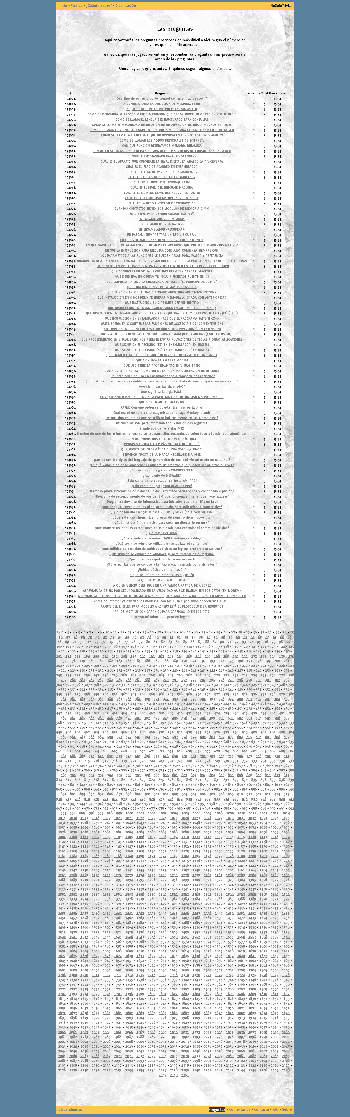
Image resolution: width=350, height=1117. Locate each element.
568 (142, 732)
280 (73, 679)
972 (105, 808)
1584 (84, 946)
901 (156, 793)
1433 (274, 908)
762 (286, 765)
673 (170, 751)
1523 (106, 931)
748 (156, 765)
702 (203, 755)
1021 (129, 817)
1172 (174, 851)
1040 (106, 822)
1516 (263, 927)
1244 (274, 865)
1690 (95, 970)
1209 (118, 860)
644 (138, 746)
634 (282, 741)
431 (291, 703)
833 (235, 779)
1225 (62, 865)
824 (152, 779)
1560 (286, 936)
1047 (185, 822)
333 (91, 689)
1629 (118, 955)
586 (73, 736)
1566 (118, 941)
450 (231, 708)
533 (291, 722)
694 (128, 755)
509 (68, 722)
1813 (62, 998)
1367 (241, 893)
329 (291, 684)
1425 (185, 908)
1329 (286, 884)
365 (152, 694)
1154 (207, 846)
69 (67, 641)
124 (282, 646)
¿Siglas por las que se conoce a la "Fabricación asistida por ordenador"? (162, 564)
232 (101, 670)
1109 (174, 836)
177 (63, 660)
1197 (218, 855)
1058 (73, 827)
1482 (118, 922)
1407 (218, 903)
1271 (106, 874)
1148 (140, 846)
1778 (140, 989)
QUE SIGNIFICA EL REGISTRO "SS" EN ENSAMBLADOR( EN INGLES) (162, 350)
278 (291, 674)
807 (231, 774)
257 (96, 674)
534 (63, 727)
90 (222, 641)
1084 (129, 832)
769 (115, 770)
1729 (62, 979)
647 (166, 746)
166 (198, 655)
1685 (274, 965)
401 (249, 698)
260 (124, 674)
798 (147, 774)
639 (91, 746)
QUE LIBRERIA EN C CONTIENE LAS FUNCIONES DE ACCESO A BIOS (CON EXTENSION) (162, 323)
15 (144, 632)
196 (240, 660)
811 (268, 774)
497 (193, 717)
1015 (62, 817)
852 (175, 784)
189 (175, 660)
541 (128, 727)
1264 (263, 870)
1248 (84, 870)
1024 (162, 817)
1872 (252, 1008)
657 (258, 746)
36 (61, 636)
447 (203, 708)
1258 (196, 870)
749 (166, 765)
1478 (73, 922)
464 (124, 713)
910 (240, 793)
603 (231, 736)
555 (258, 727)
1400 (140, 903)
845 (110, 784)
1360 (162, 893)
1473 (252, 917)
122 (263, 646)
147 (258, 651)
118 (226, 646)
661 (59, 751)
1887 (185, 1012)
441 (147, 708)
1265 (274, 870)
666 (105, 751)
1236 (185, 865)
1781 (174, 989)
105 (105, 646)
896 (110, 793)
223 (254, 665)
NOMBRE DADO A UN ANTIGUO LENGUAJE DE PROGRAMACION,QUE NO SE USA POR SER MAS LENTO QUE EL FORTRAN (162, 261)
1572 (185, 941)
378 (272, 694)
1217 (207, 860)
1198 (230, 855)
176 (291, 655)
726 (189, 760)
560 (68, 732)
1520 (73, 931)
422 (207, 703)
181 (101, 660)
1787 (241, 989)
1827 (218, 998)
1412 (274, 903)
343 (184, 689)
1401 (151, 903)
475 (226, 713)
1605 (84, 951)
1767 (252, 984)
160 (142, 655)
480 (272, 713)
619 (142, 741)
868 (87, 789)
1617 (218, 951)
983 (207, 808)
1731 (84, 979)
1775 (106, 989)
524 (207, 722)
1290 (84, 879)
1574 (207, 941)
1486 (162, 922)
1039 (95, 822)
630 (245, 741)
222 (245, 665)
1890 (218, 1012)
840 (63, 784)
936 (245, 798)
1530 (185, 931)
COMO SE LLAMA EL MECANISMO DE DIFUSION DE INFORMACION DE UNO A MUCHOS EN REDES (162, 125)
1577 (241, 941)
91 (229, 641)
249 (258, 670)
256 (87, 674)
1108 (162, 836)
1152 (185, 846)
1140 (286, 841)
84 (178, 641)
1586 (106, 946)
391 (156, 698)
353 (277, 689)
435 (91, 708)
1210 (129, 860)
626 (207, 741)
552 (231, 727)
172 (254, 655)
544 (156, 727)
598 (184, 736)
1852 (263, 1003)
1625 (73, 955)
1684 (263, 965)
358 (87, 694)
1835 (73, 1003)
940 (282, 798)
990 (272, 808)
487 (101, 717)
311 (124, 684)
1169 (140, 851)
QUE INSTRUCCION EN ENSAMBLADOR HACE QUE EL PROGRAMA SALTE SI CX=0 (162, 318)
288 (147, 679)
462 (105, 713)
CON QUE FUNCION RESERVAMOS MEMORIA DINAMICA (162, 145)
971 (96, 808)
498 (203, 717)
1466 (174, 917)
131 (110, 651)
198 (258, 660)
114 (189, 646)
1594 (196, 946)
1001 (140, 813)
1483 (129, 922)
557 (277, 727)
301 (268, 679)
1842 (151, 1003)
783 (245, 770)
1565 (106, 941)
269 (207, 674)
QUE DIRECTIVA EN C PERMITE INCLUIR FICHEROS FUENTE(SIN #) (162, 276)
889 (282, 789)
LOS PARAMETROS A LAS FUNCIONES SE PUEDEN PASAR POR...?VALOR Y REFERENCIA (162, 255)
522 (189, 722)
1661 (241, 960)
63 (260, 636)
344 (193, 689)
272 (235, 674)
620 (152, 741)
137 (166, 651)
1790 (274, 989)
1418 (106, 908)
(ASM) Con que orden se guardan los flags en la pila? (162, 407)
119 (235, 646)
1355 (106, 893)
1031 (241, 817)
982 (198, 808)
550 (212, 727)
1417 (95, 908)
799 (156, 774)
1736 (140, 979)
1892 (241, 1012)
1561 (62, 941)
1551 (185, 936)
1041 (118, 822)
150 (286, 651)
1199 (241, 855)
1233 (151, 865)
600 (203, 736)
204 (77, 665)
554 (249, 727)
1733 (106, 979)
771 (133, 770)
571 (170, 732)
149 (277, 651)
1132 (196, 841)
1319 (174, 884)
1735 (129, 979)
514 (115, 722)
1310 (73, 884)
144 (231, 651)
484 (73, 717)
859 (240, 784)
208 (115, 665)
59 (230, 636)
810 (258, 774)
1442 (140, 912)
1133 (207, 841)
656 (249, 746)
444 (175, 708)
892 (73, 793)
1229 (106, 865)
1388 (241, 898)
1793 (73, 993)
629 (235, 741)
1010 (241, 813)
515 (124, 722)
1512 (218, 927)
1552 (196, 936)
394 (184, 698)
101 (68, 646)
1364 (207, 893)
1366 (230, 893)
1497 (286, 922)
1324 (230, 884)
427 (254, 703)
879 (189, 789)
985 (226, 808)
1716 (151, 974)
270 (217, 674)
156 (105, 655)
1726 (263, 974)
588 (91, 736)
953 (166, 803)
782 (235, 770)
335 (110, 689)
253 (59, 674)
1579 (263, 941)
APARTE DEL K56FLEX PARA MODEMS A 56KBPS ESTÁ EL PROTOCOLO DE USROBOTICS (162, 606)
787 (282, 770)
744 (119, 765)
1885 (162, 1012)
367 (170, 694)
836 (263, 779)
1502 (106, 927)
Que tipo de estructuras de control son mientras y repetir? (162, 98)
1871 (241, 1008)
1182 (286, 851)
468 (161, 713)
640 (101, 746)
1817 (106, 998)
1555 (230, 936)
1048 (196, 822)
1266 (286, 870)
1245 (286, 865)
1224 (286, 860)
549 (203, 727)
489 (119, 717)
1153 (196, 846)
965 (277, 803)
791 (82, 774)
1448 (207, 912)
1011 (252, 813)
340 (156, 689)
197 (249, 660)
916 (59, 798)
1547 (140, 936)
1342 (196, 889)
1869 (218, 1008)
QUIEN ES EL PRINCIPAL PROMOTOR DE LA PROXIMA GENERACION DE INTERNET (162, 371)
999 (119, 813)
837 (272, 779)
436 (101, 708)
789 (63, 774)
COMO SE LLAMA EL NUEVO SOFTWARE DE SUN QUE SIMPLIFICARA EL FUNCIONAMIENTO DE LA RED (162, 130)
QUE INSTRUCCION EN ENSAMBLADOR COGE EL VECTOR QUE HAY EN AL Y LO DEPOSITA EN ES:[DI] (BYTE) (162, 313)
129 (91, 651)
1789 (263, 989)
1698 (185, 970)
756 (231, 765)
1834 (62, 1003)
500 (221, 717)
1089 (185, 832)
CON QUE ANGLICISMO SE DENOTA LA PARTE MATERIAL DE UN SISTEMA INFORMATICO (162, 397)
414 (133, 703)
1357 (129, 893)
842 (82, 784)
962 (249, 803)
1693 (129, 970)
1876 (62, 1012)
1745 (241, 979)
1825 (196, 998)
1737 (151, 979)
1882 (129, 1012)
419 (180, 703)
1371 (286, 893)
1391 (274, 898)
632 (263, 741)
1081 (95, 832)
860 (249, 784)
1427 (207, 908)
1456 (62, 917)
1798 (129, 993)
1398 (118, 903)
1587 (118, 946)
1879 (95, 1012)
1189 (129, 855)
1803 (185, 993)
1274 (140, 874)
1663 (263, 960)
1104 (118, 836)
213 (161, 665)
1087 (162, 832)
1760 (174, 984)
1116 (252, 836)
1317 (151, 884)
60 (238, 636)
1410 (252, 903)
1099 (62, 836)
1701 (218, 970)
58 (223, 636)
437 (110, 708)
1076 (274, 827)
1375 (95, 898)
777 (189, 770)
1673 (140, 965)
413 (124, 703)
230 (82, 670)
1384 (196, 898)
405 (286, 698)
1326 (252, 884)
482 (291, 713)
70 (74, 641)
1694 (140, 970)
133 (128, 651)
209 (124, 665)
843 (91, 784)
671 (152, 751)
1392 (286, 898)
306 (77, 684)
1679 (207, 965)
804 (203, 774)
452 (249, 708)
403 (268, 698)
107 (124, 646)
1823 (174, 998)
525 (217, 722)
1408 (230, 903)
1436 (73, 912)
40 (90, 636)
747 (147, 765)
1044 (151, 822)
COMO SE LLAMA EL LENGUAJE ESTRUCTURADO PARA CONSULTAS (161, 119)
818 (96, 779)
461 (96, 713)
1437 (84, 912)
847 (128, 784)
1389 (252, 898)
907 (212, 793)
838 (282, 779)
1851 (252, 1003)
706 (240, 755)
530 (263, 722)
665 (96, 751)
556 (268, 727)
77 (126, 641)
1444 (162, 912)
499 (212, 717)
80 (148, 641)
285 (119, 679)
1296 (151, 879)
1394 (73, 903)
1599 (252, 946)
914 (277, 793)
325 (254, 684)
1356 (118, 893)
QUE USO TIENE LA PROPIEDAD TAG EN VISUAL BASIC (162, 365)
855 (203, 784)
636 (63, 746)
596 (166, 736)
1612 (162, 951)
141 (203, 651)
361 (115, 694)
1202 (274, 855)
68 (59, 641)
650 (193, 746)
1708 (62, 974)
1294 (129, 879)
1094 (241, 832)
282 (91, 679)
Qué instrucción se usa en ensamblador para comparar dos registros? (162, 376)
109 (142, 646)
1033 (263, 817)
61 (245, 636)
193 (212, 660)
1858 (95, 1008)
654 (231, 746)
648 (175, 746)
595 (156, 736)
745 (128, 765)
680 (235, 751)
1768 (263, 984)
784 (254, 770)
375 (245, 694)
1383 (185, 898)
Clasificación (125, 5)
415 (142, 703)
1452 (252, 912)
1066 (162, 827)
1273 (129, 874)
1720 (196, 974)
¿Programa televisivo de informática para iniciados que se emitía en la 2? (161, 501)
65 (275, 636)
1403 (174, 903)
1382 (174, 898)
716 (96, 760)
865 (59, 789)
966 (286, 803)
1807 (230, 993)
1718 (174, 974)
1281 (218, 874)
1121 (73, 841)
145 (240, 651)
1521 (84, 931)
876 (161, 789)
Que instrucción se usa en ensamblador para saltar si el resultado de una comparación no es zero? (161, 381)
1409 (241, 903)
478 (254, 713)
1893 (252, 1012)
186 (147, 660)
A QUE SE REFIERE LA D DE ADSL (161, 580)
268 (198, 674)
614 (96, 741)
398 (221, 698)
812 (277, 774)
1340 (174, 889)
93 (244, 641)
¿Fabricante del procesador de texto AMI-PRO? (161, 481)
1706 (274, 970)
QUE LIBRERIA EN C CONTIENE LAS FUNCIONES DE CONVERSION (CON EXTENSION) (162, 329)
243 (203, 670)
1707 (286, 970)
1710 (84, 974)
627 (217, 741)
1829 (241, 998)
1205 (73, 860)
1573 (196, 941)
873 (133, 789)
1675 (162, 965)
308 (96, 684)
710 (277, 755)
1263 (252, 870)
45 (127, 636)
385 (101, 698)
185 (138, 660)
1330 (62, 889)
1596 (218, 946)
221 (235, 665)
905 (193, 793)
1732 (95, 979)
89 (214, 641)
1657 (196, 960)
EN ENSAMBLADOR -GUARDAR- (162, 224)
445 (184, 708)
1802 (174, 993)
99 (288, 641)
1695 (151, 970)
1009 (230, 813)
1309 (62, 884)
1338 (151, 889)
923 (124, 798)
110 (152, 646)
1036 (62, 822)
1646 (73, 960)
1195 (196, 855)
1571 (174, 941)
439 (128, 708)
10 (107, 632)
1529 (174, 931)
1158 (252, 846)
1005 (185, 813)
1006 (196, 813)
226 (282, 665)
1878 (84, 1012)
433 (73, 708)
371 (207, 694)
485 (82, 717)
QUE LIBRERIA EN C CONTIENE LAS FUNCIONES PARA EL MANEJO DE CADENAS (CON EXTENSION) (161, 334)
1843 (162, 1003)
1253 (140, 870)
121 (254, 646)
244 (212, 670)
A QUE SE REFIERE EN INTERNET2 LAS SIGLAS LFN (161, 109)
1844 (174, 1003)
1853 (274, 1003)
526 (226, 722)
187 (156, 660)
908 (221, 793)
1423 (162, 908)
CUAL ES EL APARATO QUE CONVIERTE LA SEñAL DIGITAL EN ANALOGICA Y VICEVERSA (162, 161)
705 (231, 755)
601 (212, 736)
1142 (73, 846)
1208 (106, 860)
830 (207, 779)
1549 (162, 936)
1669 (95, 965)
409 (87, 703)
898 (128, 793)
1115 (241, 836)
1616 (207, 951)
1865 (174, 1008)
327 (272, 684)
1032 (252, 817)
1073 (241, 827)
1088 (174, 832)
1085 (140, 832)
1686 (286, 965)
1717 (162, 974)
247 (240, 670)
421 (198, 703)
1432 (263, 908)
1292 (106, 879)
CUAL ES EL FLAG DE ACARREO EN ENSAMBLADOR (162, 166)
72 (89, 641)
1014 (286, 813)
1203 (286, 855)
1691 (106, 970)
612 (77, 741)
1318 (162, 884)
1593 (185, 946)
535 (73, 727)
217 (198, 665)
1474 (263, 917)
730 (226, 760)
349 (240, 689)
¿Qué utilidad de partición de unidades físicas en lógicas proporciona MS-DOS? (161, 549)
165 (189, 655)
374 (235, 694)
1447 (196, 912)
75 (111, 641)
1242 (252, 865)
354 (286, 689)
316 (170, 684)
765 (77, 770)
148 (268, 651)
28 (240, 632)
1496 (274, 922)
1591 (162, 946)
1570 (162, 941)
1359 (151, 893)
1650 (118, 960)
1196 (207, 855)
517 (142, 722)
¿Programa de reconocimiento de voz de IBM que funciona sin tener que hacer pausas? (162, 496)
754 (212, 765)
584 (291, 732)
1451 (241, 912)
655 (240, 746)
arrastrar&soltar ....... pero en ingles (162, 617)
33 (277, 632)
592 (128, 736)
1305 (252, 879)
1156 (230, 846)
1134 (218, 841)
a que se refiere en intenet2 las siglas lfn (162, 575)
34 (284, 632)
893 (82, 793)
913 (268, 793)
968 (68, 808)
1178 (241, 851)
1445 (174, 912)
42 (105, 636)
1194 (185, 855)
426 (245, 703)
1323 (218, 884)
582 (272, 732)
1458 (84, 917)
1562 (73, 941)
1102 (95, 836)
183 (119, 660)
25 (218, 632)
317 (180, 684)
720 (133, 760)
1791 (286, 989)
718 (115, 760)
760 (268, 765)
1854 (286, 1003)
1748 (274, 979)
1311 (84, 884)
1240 (230, 865)
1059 (84, 827)
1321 (196, 884)
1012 (263, 813)
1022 (140, 817)
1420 (129, 908)
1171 (162, 851)
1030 (230, 817)
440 (138, 708)
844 (101, 784)
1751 (73, 984)
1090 (196, 832)
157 (115, 655)
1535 (241, 931)
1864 (162, 1008)
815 (68, 779)
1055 (274, 822)
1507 (162, 927)
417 (161, 703)
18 (166, 632)
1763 (207, 984)
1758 (151, 984)
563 (96, 732)
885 (245, 789)
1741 (196, 979)
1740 (185, 979)
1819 (129, 998)
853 (184, 784)
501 (231, 717)
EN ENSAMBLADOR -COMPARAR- (162, 219)
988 (254, 808)
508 (59, 722)
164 (180, 655)
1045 (162, 822)
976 (142, 808)
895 (101, 793)
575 (207, 732)
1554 (218, 936)
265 (170, 674)
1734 (118, 979)
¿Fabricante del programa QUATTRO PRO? (161, 486)
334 (101, 689)
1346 (241, 889)
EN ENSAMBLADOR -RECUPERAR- (161, 229)
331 (73, 689)
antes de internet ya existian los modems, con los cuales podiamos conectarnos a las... (162, 601)
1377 (118, 898)
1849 (230, 1003)
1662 (252, 960)
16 (152, 632)
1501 (95, 927)
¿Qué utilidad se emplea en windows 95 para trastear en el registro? (162, 554)
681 (245, 751)
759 (258, 765)
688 (73, 755)
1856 (73, 1008)
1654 (162, 960)
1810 (263, 993)
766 (87, 770)
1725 (252, 974)
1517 (274, 927)
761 (277, 765)
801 (175, 774)
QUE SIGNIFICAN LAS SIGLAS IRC (162, 402)
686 (291, 751)
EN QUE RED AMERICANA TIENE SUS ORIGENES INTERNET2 (162, 240)
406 (59, 703)
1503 (118, 927)
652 (212, 746)
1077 (286, 827)
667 (115, 751)
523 (198, 722)
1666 (62, 965)
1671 (118, 965)
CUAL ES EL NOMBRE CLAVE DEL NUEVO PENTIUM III (162, 193)
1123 (95, 841)
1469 (207, 917)
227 (291, 665)
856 (212, 784)
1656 (185, 960)
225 (272, 665)
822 (133, 779)
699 (175, 755)
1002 (151, 813)
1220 (241, 860)
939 (272, 798)
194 (221, 660)
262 (142, 674)
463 (115, 713)
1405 (196, 903)
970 (87, 808)
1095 (252, 832)
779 (207, 770)
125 (291, 646)
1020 (118, 817)
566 (124, 732)
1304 (241, 879)
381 (63, 698)
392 (166, 698)
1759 (162, 984)
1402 (162, 903)
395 (193, 698)
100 (59, 646)
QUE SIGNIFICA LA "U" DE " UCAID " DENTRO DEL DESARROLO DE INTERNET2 (161, 355)
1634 (174, 955)
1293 (118, 879)
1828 (230, 998)
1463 (140, 917)
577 (226, 732)
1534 (230, 931)
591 (119, 736)
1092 (218, 832)
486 (91, 717)
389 (138, 698)
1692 (118, 970)
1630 (129, 955)
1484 (140, 922)
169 (226, 655)
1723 (230, 974)
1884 (151, 1012)
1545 (118, 936)
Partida (77, 5)
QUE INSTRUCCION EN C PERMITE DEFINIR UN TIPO (162, 303)
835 (254, 779)
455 (277, 708)
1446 (185, 912)
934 (226, 798)
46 (134, 636)
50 (164, 636)
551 (221, 727)
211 (142, 665)
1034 (274, 817)
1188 (118, 855)
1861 (129, 1008)
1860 (118, 1008)
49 (157, 636)
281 (82, 679)
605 (249, 736)
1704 (252, 970)
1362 (185, 893)
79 (141, 641)
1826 (207, 998)
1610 (140, 951)
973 (115, 808)
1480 (95, 922)
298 (240, 679)
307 (87, 684)
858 (231, 784)
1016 (73, 817)
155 (96, 655)
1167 (118, 851)
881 (207, 789)
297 (231, 679)
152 (68, 655)
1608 (118, 951)
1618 (230, 951)
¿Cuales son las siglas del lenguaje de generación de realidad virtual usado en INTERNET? (162, 460)
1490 (207, 922)
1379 (140, 898)
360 (105, 694)
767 (96, 770)
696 (147, 755)
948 (119, 803)
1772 (73, 989)
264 (161, 674)
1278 (185, 874)
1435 (62, 912)
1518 (286, 927)
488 (110, 717)
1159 (263, 846)
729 (217, 760)
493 (156, 717)
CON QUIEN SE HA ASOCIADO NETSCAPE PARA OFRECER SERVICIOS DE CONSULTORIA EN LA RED (162, 151)
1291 (95, 879)
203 (68, 665)
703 (212, 755)
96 (266, 641)
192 (203, 660)
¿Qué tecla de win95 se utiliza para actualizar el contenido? (162, 543)
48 (149, 636)
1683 (252, 965)
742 (101, 765)
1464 (151, 917)
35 (292, 632)
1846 (196, 1003)
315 (161, 684)
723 (161, 760)
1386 (218, 898)
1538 (274, 931)
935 (235, 798)
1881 (118, 1012)
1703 (241, 970)
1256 (174, 870)
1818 (118, 998)
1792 (62, 993)
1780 (162, 989)
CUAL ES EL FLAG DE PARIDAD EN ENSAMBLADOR (161, 172)
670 (142, 751)
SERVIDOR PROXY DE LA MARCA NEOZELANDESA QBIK (162, 454)
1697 (174, 970)
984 (217, 808)
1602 (286, 946)
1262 (241, 870)
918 (77, 798)
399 (231, 698)
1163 (73, 851)
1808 (241, 993)
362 (124, 694)
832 (226, 779)
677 (207, 751)
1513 (230, 927)
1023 (151, 817)
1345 (230, 889)
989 (263, 808)
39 (83, 636)
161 (152, 655)
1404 (185, 903)
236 (138, 670)
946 (101, 803)
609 (286, 736)
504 (258, 717)
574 (198, 732)
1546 (129, 936)
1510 (196, 927)
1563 (84, 941)
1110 (185, 836)
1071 (218, 827)
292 (184, 679)
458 (68, 713)
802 (184, 774)
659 (277, 746)
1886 (174, 1012)
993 (63, 813)
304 (59, 684)
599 (193, 736)
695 (138, 755)
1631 (140, 955)
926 (152, 798)
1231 (129, 865)
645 (147, 746)
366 (161, 694)
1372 (62, 898)
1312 (95, 884)
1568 (140, 941)
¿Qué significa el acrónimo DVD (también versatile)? (162, 538)
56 (208, 636)
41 (98, 636)
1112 (207, 836)
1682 (241, 965)
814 (59, 779)
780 (217, 770)
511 (87, 722)
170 (235, 655)
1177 (230, 851)
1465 (162, 917)
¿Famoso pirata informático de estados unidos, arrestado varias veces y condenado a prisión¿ (162, 491)
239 (166, 670)
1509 (185, 927)
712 (59, 760)
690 (91, 755)
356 (68, 694)
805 (212, 774)
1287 (286, 874)
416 (152, 703)
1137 (252, 841)
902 (166, 793)
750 (175, 765)
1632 (151, 955)
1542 (84, 936)
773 (152, 770)
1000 (129, 813)
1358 (140, 893)
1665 (286, 960)
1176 (218, 851)
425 (235, 703)
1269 (84, 874)
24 (211, 632)
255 (77, 674)
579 (245, 732)
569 (152, 732)
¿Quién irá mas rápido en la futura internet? (161, 559)
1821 (151, 998)
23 (203, 632)
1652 (140, 960)
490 (128, 717)
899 (138, 793)
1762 (196, 984)
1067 (174, 827)
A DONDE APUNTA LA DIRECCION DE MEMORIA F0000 (161, 104)
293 (193, 679)
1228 (95, 865)
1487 (174, 922)
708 (258, 755)
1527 (151, 931)
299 (249, 679)
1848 (218, 1003)
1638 (218, 955)
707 (249, 755)
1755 (118, 984)
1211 (140, 860)
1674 (151, 965)
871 (115, 789)
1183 (62, 855)
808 (240, 774)
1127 (140, 841)
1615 (196, 951)
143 (221, 651)
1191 (151, 855)
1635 (185, 955)
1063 (129, 827)
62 (253, 636)
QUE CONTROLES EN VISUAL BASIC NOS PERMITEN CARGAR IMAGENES (161, 271)
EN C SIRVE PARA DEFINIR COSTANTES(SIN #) (162, 214)
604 (240, 736)
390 (147, 698)
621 (161, 741)
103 (87, 646)
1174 (196, 851)
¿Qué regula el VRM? (161, 533)
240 (175, 670)
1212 (151, 860)
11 (115, 632)
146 (249, 651)
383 (82, 698)
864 (286, 784)
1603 (62, 951)
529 (254, 722)
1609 (129, 951)
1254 (151, 870)
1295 (140, 879)
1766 (241, 984)
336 (119, 689)
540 (119, 727)
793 (101, 774)
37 (68, 636)
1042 (129, 822)
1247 (73, 870)
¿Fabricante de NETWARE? (162, 475)
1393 (62, 903)
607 (268, 736)
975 (133, 808)
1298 (174, 879)
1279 (196, 874)
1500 (84, 927)
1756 (129, 984)
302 (277, 679)
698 (166, 755)
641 (110, 746)
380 (291, 694)
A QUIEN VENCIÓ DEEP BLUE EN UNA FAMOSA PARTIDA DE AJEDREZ (162, 585)
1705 (263, 970)
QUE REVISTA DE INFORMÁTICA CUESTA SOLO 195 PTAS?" (161, 449)
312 (133, 684)
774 (161, 770)
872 (124, 789)
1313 (106, 884)
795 (119, 774)
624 (189, 741)
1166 (106, 851)
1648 (95, 960)
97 (273, 641)
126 (63, 651)
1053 (252, 822)
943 (73, 803)
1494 (252, 922)
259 (115, 674)
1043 (140, 822)
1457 (73, 917)
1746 (252, 979)
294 (203, 679)
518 (152, 722)
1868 (207, 1008)
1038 (84, 822)
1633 (162, 955)
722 (152, 760)
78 (133, 641)
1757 (140, 984)
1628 (106, 955)
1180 (263, 851)
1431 (252, 908)
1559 (274, 936)
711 (286, 755)
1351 (62, 893)
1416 (84, 908)
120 (245, 646)
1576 (230, 941)
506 (277, 717)
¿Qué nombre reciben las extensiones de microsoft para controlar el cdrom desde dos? (162, 528)
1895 (274, 1012)
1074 (252, 827)
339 (147, 689)
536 (82, 727)
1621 (263, 951)
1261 (230, 870)
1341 (185, 889)
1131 (185, 841)
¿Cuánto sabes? (99, 5)
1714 (129, 974)
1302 (218, 879)
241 (184, 670)
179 (82, 660)
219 (217, 665)
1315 (129, 884)
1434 (286, 908)
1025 (174, 817)
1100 (73, 836)
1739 (174, 979)
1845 (185, 1003)
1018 (95, 817)
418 (170, 703)
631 (254, 741)
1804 (196, 993)
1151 (174, 846)
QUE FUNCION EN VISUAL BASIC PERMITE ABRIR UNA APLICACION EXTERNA (161, 292)
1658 (207, 960)
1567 (129, 941)
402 (258, 698)
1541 (73, 936)
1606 (95, 951)
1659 (218, 960)
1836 (84, 1003)
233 (110, 670)
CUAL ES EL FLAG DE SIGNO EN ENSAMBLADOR (161, 177)
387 (119, 698)
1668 (84, 965)
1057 (62, 827)
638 (82, 746)
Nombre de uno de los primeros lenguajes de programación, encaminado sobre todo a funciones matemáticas (162, 433)
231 (91, 670)
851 (166, 784)
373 (226, 694)
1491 (218, 922)
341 (166, 689)
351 (258, 689)
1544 (106, 936)
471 (189, 713)
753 (203, 765)
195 (231, 660)
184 (128, 660)
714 (77, 760)
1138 (263, 841)
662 (68, 751)
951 (147, 803)
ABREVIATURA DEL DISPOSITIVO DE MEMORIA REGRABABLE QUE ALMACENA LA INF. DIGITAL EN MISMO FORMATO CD (162, 596)
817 (87, 779)
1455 (286, 912)
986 (235, 808)
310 (115, 684)
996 (91, 813)
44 (120, 636)
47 (142, 636)
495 (175, 717)
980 (180, 808)
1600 (263, 946)
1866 (185, 1008)
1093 (230, 832)
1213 (162, 860)
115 (198, 646)
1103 (106, 836)
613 (87, 741)
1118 (274, 836)
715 (87, 760)
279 (63, 679)
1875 (286, 1008)
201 (286, 660)
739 (73, 765)
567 (133, 732)
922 (115, 798)
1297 (162, 879)
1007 (207, 813)
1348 (263, 889)
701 (193, 755)
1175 (207, 851)
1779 (151, 989)
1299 (185, 879)
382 (73, 698)
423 (217, 703)
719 (124, 760)
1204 (62, 860)
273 (245, 674)
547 (184, 727)
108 (133, 646)
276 (272, 674)
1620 (252, 951)
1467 (185, 917)
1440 (118, 912)
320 (207, 684)
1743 (218, 979)
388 (128, 698)
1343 (207, 889)
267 (189, 674)
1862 (140, 1008)
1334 (106, 889)
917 (68, 798)
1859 (106, 1008)
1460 (106, 917)
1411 (263, 903)
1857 (84, 1008)
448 (212, 708)
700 (184, 755)
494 (166, 717)
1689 (84, 970)
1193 (174, 855)
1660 (230, 960)
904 (184, 793)
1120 (62, 841)
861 (258, 784)
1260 (218, 870)
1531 (196, 931)
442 (156, 708)
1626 (84, 955)
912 (258, 793)
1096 (263, 832)
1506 (151, 927)
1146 (118, 846)
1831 (263, 998)
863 (277, 784)
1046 (174, 822)
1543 (95, 936)
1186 (95, 855)
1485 (151, 922)
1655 (174, 960)
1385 (207, 898)
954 (175, 803)
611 (68, 741)
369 (189, 694)
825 (161, 779)
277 (282, 674)
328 (282, 684)
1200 (252, 855)
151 (59, 655)
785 (263, 770)
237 (147, 670)
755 (221, 765)
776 (180, 770)
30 (255, 632)
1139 (274, 841)
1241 (241, 865)
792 (91, 774)
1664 (274, 960)
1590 (151, 946)
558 (286, 727)
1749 (286, 979)
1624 (62, 955)
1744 (230, 979)
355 (59, 694)
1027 (196, 817)
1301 (207, 879)
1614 (185, 951)
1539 (286, 931)
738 (63, 765)
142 (212, 651)
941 (291, 798)
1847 (207, 1003)
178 (73, 660)
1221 (252, 860)
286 (128, 679)
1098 (286, 832)
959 (221, 803)
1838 (106, 1003)
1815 (84, 998)
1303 (230, 879)
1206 (84, 860)
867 (77, 789)
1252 (129, 870)
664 (87, 751)
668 (124, 751)
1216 (196, 860)
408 (77, 703)
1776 (118, 989)
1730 (73, 979)
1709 (73, 974)
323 (235, 684)
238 (156, 670)
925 (142, 798)
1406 (207, 903)
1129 (162, 841)
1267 (62, 874)
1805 (207, 993)
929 (180, 798)
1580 (274, 941)
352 (268, 689)
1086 (151, 832)
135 (147, 651)
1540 (62, 936)
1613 (174, 951)
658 (268, 746)
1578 (252, 941)
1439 (106, 912)
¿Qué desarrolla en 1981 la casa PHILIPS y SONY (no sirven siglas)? (161, 512)
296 (221, 679)
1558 (263, 936)
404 (277, 698)
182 (110, 660)
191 (193, 660)
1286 (274, 874)
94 (251, 641)
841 (73, 784)
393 (175, 698)
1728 (286, 974)
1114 (230, 836)
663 (77, 751)
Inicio (62, 5)
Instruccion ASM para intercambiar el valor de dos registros (161, 423)
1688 (73, 970)
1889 (207, 1012)
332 (82, 689)
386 (110, 698)
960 (231, 803)
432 (63, 708)
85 (185, 641)
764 (68, 770)
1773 (84, 989)
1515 (252, 927)
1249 (95, 870)
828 (189, 779)
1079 (73, 832)
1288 (62, 879)
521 (180, 722)
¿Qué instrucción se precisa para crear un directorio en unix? (162, 522)
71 (82, 641)
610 (59, 741)
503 (249, 717)
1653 (151, 960)
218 (207, 665)
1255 (162, 870)
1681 (230, 965)
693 (119, 755)
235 (128, 670)
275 (263, 674)
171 (245, 655)
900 (147, 793)
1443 (151, 912)
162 (161, 655)
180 (91, 660)
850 (156, 784)
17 (159, 632)
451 (240, 708)
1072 (230, 827)
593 (138, 736)
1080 (84, 832)
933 (217, 798)
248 (249, 670)
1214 (174, 860)
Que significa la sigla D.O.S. (162, 392)
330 (63, 689)
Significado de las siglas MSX (162, 428)
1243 (263, 865)
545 (166, 727)
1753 (95, 984)
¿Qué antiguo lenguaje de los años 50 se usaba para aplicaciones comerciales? (161, 507)
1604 (73, 951)
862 (268, 784)
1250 (106, 870)
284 (110, 679)
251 (277, 670)
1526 (140, 931)
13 (129, 632)
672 (161, 751)
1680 (218, 965)
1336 (129, 889)
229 (73, 670)
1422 (151, 908)
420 (189, 703)
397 (212, 698)
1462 (129, 917)
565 (115, 732)
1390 (263, 898)
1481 (106, 922)
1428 (218, 908)
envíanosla (221, 68)
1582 (62, 946)
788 (291, 770)
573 (189, 732)
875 (152, 789)
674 (180, 751)
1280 (207, 874)
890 (291, 789)
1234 (162, 865)
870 (105, 789)
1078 (62, 832)
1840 (129, 1003)
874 (142, 789)
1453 (263, 912)
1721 (207, 974)
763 (59, 770)
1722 (218, 974)
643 (128, 746)
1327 (263, 884)
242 (193, 670)
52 (179, 636)
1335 (118, 889)
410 (96, 703)
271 (226, 674)
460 (87, 713)
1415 (73, 908)
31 (262, 632)
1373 (73, 898)
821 (124, 779)
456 (286, 708)
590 (110, 736)
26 (225, 632)
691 (101, 755)
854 (193, 784)
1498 (62, 927)
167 (207, 655)
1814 (73, 998)
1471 (230, 917)
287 (138, 679)
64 (267, 636)
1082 (106, 832)
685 (282, 751)
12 (122, 632)
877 (170, 789)
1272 (118, 874)
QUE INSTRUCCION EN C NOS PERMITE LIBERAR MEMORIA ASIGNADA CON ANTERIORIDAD (161, 297)
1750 (62, 984)
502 (240, 717)
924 (133, 798)
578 (235, 732)
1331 (73, 889)
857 (221, 784)
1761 (185, 984)
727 (198, 760)
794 (110, 774)
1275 (151, 874)
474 (217, 713)
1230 (118, 865)
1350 (286, 889)
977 (152, 808)
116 (207, 646)
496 (184, 717)
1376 (106, 898)
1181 (274, 851)
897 (119, 793)
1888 (196, 1012)
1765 (230, 984)
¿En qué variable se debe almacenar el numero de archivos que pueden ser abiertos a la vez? (162, 465)
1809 (252, 993)
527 (235, 722)
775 (170, 770)
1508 (174, 927)
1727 (274, 974)
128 (82, 651)
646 (156, 746)
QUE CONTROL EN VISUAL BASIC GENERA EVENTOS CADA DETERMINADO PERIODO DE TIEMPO (162, 266)
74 (104, 641)
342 (175, 689)
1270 (95, 874)
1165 (95, 851)
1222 (263, 860)
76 (118, 641)
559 (59, 732)
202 (59, 665)
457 (59, 713)
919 (87, 798)
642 (119, 746)
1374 (84, 898)
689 (82, 755)
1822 (162, 998)
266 (180, 674)
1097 (274, 832)
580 (254, 732)
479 (263, 713)
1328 (274, 884)
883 (226, 789)
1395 (84, 903)
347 (221, 689)
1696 (162, 970)
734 (263, 760)
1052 (241, 822)
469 (170, 713)
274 (254, 674)
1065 (151, 827)
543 (147, 727)
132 (119, 651)
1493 (241, 922)
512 (96, 722)
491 (138, 717)
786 (272, 770)
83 (170, 641)
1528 (162, 931)
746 (138, 765)
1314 (118, 884)
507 (286, 717)
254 (68, 674)
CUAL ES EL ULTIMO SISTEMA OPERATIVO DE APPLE (162, 198)
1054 (263, 822)
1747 (263, 979)
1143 (84, 846)
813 (286, 774)
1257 (185, 870)
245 (221, 670)
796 (128, 774)
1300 (196, 879)
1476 (286, 917)
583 (282, 732)
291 (175, 679)
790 (73, 774)
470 (180, 713)
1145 (106, 846)
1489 (196, 922)
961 (240, 803)
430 (282, 703)
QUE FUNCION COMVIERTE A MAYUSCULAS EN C (162, 287)
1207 (95, 860)
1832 (274, 998)
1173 (185, 851)
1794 (84, 993)
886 (254, 789)
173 (263, 655)
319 (198, 684)
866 (68, 789)
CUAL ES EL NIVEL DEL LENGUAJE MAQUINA (162, 187)
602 (221, 736)
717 (105, 760)
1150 (162, 846)
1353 (84, 893)
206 (96, 665)
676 (198, 751)
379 (282, 694)
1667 (73, 965)
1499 (73, 927)
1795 (95, 993)
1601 (274, 946)
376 (254, 694)
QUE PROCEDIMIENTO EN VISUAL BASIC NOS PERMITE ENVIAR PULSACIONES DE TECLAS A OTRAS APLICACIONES (161, 339)
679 (226, 751)
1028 (207, 817)
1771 (62, 989)
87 (200, 641)
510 (77, 722)
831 (217, 779)
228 (63, 670)
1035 (286, 817)
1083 (118, 832)
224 (263, 665)
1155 (218, 846)
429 (272, 703)
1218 (218, 860)
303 (286, 679)
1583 (73, 946)
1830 (252, 998)
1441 (129, 912)
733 (254, 760)
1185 (84, 855)
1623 (286, 951)
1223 (274, 860)
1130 (174, 841)
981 (189, 808)
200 (277, 660)
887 (263, 789)
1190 (140, 855)
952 (156, 803)
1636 (196, 955)
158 (124, 655)
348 (231, 689)
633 (272, 741)
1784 (207, 989)
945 (91, 803)
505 (268, 717)
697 (156, 755)
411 (105, 703)
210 (133, 665)
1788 (252, 989)
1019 (106, 817)
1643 (274, 955)
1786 (230, 989)
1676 (174, 965)
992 (291, 808)
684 (272, 751)
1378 (129, 898)
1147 (129, 846)
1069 (196, 827)
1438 (95, 912)
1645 (62, 960)
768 (105, 770)
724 (170, 760)
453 (258, 708)
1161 (286, 846)
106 (115, 646)
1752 (84, 984)
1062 (118, 827)
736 (282, 760)
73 (96, 641)
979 (170, 808)
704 (221, 755)
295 (212, 679)
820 (115, 779)
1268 (73, 874)
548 (193, 727)
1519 (62, 931)
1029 (218, 817)
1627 (95, 955)
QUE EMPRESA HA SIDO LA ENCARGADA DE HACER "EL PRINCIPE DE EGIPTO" (161, 282)
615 (105, 741)
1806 (218, 993)
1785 (218, 989)
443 (166, 708)
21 (188, 632)
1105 (129, 836)
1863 (151, 1008)
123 (272, 646)
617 (124, 741)
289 (156, 679)
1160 (274, 846)
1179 (252, 851)
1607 (106, 951)
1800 (151, 993)
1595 (207, 946)
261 (133, 674)
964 (268, 803)
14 (137, 632)
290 (166, 679)
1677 (185, 965)
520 (170, 722)
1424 (174, 908)
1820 (140, 998)
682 (254, 751)
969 (77, 808)
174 (272, 655)
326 (263, 684)
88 (207, 641)
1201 (263, 855)
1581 (286, 941)
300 (258, 679)
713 (68, 760)
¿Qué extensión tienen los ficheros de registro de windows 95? (161, 517)
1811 (274, 993)
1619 (241, 951)
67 (289, 636)
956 (193, 803)
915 (286, 793)
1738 (162, 979)
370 (198, 694)
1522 (95, 931)
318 (189, 684)
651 (203, 746)
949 (128, 803)
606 (258, 736)
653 (221, 746)
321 (217, 684)
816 (77, 779)
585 (63, 736)
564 (105, 732)
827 (180, 779)
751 (184, 765)
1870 (230, 1008)
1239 (218, 865)
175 (282, 655)
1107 (151, 836)
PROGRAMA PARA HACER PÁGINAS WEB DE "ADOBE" (162, 444)
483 (63, 717)
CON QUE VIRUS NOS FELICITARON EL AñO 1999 (162, 439)
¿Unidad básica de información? (162, 570)
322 (226, 684)
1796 (106, 993)
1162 (62, 851)
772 (142, 770)
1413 (286, 903)
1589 (140, 946)
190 (184, 660)
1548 (151, 936)
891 (63, 793)
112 (170, 646)
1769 (274, 984)
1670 (106, 965)
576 (217, 732)
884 (235, 789)
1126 (129, 841)
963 (258, 803)
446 (193, 708)
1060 (95, 827)
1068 (185, 827)
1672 (129, 965)
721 (142, 760)
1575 (218, 941)
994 (72, 813)
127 (73, 651)
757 (240, 765)
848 (138, 784)
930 (189, 798)
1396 (95, 903)
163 (170, 655)
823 (142, 779)
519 (161, 722)
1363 (196, 893)
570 (161, 732)
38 (75, 636)
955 (184, 803)
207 (105, 665)
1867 (196, 1008)
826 (170, 779)
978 (161, 808)
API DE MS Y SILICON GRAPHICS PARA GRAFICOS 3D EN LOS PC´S (162, 611)
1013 (275, 813)
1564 (95, 941)
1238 (207, 865)
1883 (140, 1012)
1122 (84, 841)
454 (268, 708)
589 (101, 736)
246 (231, 670)
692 (110, 755)
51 (171, 636)
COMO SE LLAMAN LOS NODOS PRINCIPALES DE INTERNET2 (162, 140)
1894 (263, 1012)
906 (203, 793)
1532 (207, 931)
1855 (62, 1008)
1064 (140, 827)
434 (82, 708)
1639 (230, 955)
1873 (263, 1008)
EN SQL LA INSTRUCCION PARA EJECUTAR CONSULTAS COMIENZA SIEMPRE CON (161, 250)
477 (245, 713)
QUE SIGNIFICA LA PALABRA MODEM (162, 360)
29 (248, 632)
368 (180, 694)
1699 (196, 970)
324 (245, 684)
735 (272, 760)
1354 (95, 893)
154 (87, 655)
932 (207, 798)
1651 (129, 960)
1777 (129, 989)
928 (170, 798)
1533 (218, 931)
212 (152, 665)
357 (77, 694)
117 (217, 646)
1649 (106, 960)
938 (263, 798)
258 (105, 674)
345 (203, 689)
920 (96, 798)
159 (133, 655)
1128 (151, 841)
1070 (207, 827)
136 (156, 651)
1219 (230, 860)
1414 (62, 908)
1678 (196, 965)
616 (115, 741)
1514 (241, 927)
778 (198, 770)
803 (193, 774)
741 (91, 765)
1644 (286, 955)
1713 (118, 974)
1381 (162, 898)
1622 (274, 951)
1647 (84, 960)
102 (77, 646)
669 (133, 751)
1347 (252, 889)
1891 (230, 1012)
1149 (151, 846)
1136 (241, 841)
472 (198, 713)
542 (138, 727)
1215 (185, 860)
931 (198, 798)
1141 (62, 846)
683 (263, 751)
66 (282, 636)
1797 (118, 993)
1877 (73, 1012)
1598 (241, 946)
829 (198, 779)
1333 (95, 889)
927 (161, 798)
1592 (174, 946)
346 (212, 689)
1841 (140, 1003)
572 (180, 732)
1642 (263, 955)
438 (119, 708)
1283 (241, 874)
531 (272, 722)
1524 (118, 931)
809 (249, 774)
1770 (286, 984)
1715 (140, 974)
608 (277, 736)
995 (82, 813)
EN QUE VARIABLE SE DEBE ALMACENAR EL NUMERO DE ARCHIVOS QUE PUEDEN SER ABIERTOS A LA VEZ (162, 245)
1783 (196, 989)
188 (166, 660)
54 (193, 636)
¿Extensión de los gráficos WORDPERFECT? (162, 470)
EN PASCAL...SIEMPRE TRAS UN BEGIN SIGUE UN (161, 234)
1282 (230, 874)
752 (193, 765)
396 (203, 698)
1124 (106, 841)
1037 (73, 822)
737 (291, 760)
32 (270, 632)
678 (217, 751)
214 (170, 665)
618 (133, 741)
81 (155, 641)
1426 (196, 908)
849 (147, 784)
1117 (263, 836)
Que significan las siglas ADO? (162, 386)
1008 (219, 813)
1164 (84, 851)
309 (105, 684)
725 (180, 760)
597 (175, 736)
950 (138, 803)
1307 (274, 879)
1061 (106, 827)
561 (77, 732)
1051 (230, 822)
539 (110, 727)
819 (105, 779)
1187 (106, 855)
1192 (162, 855)
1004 (174, 813)
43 (112, 636)
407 (68, 703)
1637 (207, 955)
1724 (241, 974)
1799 (140, 993)
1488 (185, 922)
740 (82, 765)
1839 (118, 1003)
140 (193, 651)
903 (175, 793)
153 (77, 655)
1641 (252, 955)
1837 (95, 1003)
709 (268, 755)
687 (63, 755)
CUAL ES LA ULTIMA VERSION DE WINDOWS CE (161, 203)
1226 (73, 865)
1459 (95, 917)
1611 (151, 951)
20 (181, 632)
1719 (185, 974)
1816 (95, 998)
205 (87, 665)
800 (166, 774)
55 (201, 636)
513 (105, 722)
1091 (207, 832)
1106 (140, 836)
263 (152, 674)
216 (189, 665)
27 (233, 632)
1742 (207, 979)
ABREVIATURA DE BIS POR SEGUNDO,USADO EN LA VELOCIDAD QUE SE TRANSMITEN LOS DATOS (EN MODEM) (162, 590)
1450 (230, 912)
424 (226, 703)
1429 (230, 908)
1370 (274, 893)
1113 (218, 836)
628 (226, 741)
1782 (185, 989)
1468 (196, 917)
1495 (263, 922)
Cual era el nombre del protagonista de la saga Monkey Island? (161, 412)
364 (142, 694)
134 (138, 651)
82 (163, 641)
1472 (241, 917)
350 (249, 689)
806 (221, 774)
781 (226, 770)
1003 (163, 813)
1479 (84, 922)
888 (272, 789)
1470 (218, 917)
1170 (151, 851)
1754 (106, 984)
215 (180, 665)
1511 (207, 927)
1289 (73, 879)
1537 (263, 931)
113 (180, 646)
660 (286, 746)
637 (73, 746)
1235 (174, 865)
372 (217, 694)
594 (147, 736)
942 (63, 803)
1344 (218, 889)
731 (235, 760)
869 (96, 789)
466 (142, 713)
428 (263, 703)
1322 (207, 884)
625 (198, 741)
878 (180, 789)
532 (282, 722)
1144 (95, 846)
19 (174, 632)
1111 (196, 836)
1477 (62, 922)
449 (221, 708)
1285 (263, 874)
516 (133, 722)
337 (128, 689)
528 (245, 722)
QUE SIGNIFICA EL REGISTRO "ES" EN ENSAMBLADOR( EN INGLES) (162, 344)
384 (91, 698)
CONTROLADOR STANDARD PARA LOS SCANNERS (162, 156)
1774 (95, 989)
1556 (241, 936)
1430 (241, 908)
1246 (62, 870)
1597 (230, 946)
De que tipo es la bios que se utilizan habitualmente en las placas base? (162, 418)
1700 (207, 970)
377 (263, 694)
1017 (84, 817)
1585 (95, 946)
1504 (129, 927)
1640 (241, 955)
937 (254, 798)
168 (217, 655)
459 (77, 713)
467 (152, 713)
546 (175, 727)
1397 (106, 903)
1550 (174, 936)
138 (175, 651)
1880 (106, 1012)
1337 (140, 889)
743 (110, 765)
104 (96, 646)
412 (115, 703)
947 (110, 803)
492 (147, 717)
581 (263, 732)
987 (245, 808)
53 (186, 636)
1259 (207, 870)
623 (180, 741)
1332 (84, 889)
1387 (230, 898)
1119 (286, 836)
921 (105, 798)
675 (189, 751)
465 (133, 713)
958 (212, 803)
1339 (162, 889)
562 (87, 732)
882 (217, 789)
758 (249, 765)
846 (119, 784)
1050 (218, 822)
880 (198, 789)
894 (91, 793)
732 (245, 760)
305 (68, 684)
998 (110, 813)
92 (237, 641)
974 (124, 808)
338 (138, 689)
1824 (185, 998)
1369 (263, 893)
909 (231, 793)
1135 (230, 841)
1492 (230, 922)
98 (281, 641)
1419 (118, 908)
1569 (151, 941)
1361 (174, 893)
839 (291, 779)
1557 (252, 936)
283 (101, 679)
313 (142, 684)
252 (286, 670)
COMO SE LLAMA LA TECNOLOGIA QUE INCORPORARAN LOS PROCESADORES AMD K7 (162, 135)
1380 (151, 898)
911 (249, 793)
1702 (230, 970)
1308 (286, 879)
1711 (95, 974)
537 (91, 727)
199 (268, 660)
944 (82, 803)
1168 (129, 851)
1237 (196, 865)
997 (100, 813)
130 (101, 651)
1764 (218, 984)
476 (235, 713)
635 (291, 741)
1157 (241, 846)
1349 (274, 889)
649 (184, 746)
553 (240, 727)
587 (82, 736)
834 (245, 779)
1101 (84, 836)
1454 (274, 912)
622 (170, 741)
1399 (129, 903)
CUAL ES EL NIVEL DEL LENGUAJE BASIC (162, 182)
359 (96, 694)
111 (161, 646)
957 (203, 803)
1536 (252, 931)
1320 (185, 884)
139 (184, 651)
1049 (207, 822)
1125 (118, 841)
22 (196, 632)
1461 (118, 917)
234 (119, 670)
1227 (84, 865)
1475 (274, 917)
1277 (174, 874)
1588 (129, 946)
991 (282, 808)
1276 (162, 874)
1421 (140, 908)
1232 (140, 865)
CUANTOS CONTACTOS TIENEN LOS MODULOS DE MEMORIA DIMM (162, 208)
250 (268, 670)
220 (226, 665)
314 (152, 684)
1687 (62, 970)
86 (192, 641)
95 (259, 641)
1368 (252, 893)
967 (59, 808)
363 (133, 694)
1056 (286, 822)
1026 (185, 817)
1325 (241, 884)
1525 (129, 931)
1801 (162, 993)
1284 (252, 874)
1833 (286, 998)
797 (138, 774)
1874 (274, 1008)
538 (101, 727)
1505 (140, 927)
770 (124, 770)
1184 (73, 855)
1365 (218, 893)
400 (240, 698)
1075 (263, 827)
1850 (241, 1003)
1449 (218, 912)
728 (207, 760)
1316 (140, 884)
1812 (286, 993)
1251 (118, 870)
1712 (106, 974)
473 (207, 713)
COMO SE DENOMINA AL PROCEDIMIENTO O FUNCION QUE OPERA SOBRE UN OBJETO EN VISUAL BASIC (161, 114)
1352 (73, 893)
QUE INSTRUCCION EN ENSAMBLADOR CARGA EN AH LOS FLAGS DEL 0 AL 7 (162, 308)
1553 (207, 936)
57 (216, 636)
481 (282, 713)
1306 (263, 879)
